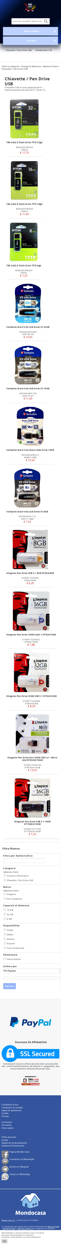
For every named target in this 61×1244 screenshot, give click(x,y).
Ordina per (10, 966)
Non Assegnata (14, 898)
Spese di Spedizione (11, 1110)
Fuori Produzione (15, 948)
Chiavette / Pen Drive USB (18, 50)
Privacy (5, 1116)
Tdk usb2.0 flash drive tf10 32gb (24, 142)
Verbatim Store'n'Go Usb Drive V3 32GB (28, 327)
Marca (7, 886)
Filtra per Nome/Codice (18, 855)
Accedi (5, 1140)
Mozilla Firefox (53, 1226)
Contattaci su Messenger (21, 1159)
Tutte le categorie (10, 66)
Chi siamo (6, 1125)
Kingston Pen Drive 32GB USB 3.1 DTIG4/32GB (31, 696)
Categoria (9, 868)
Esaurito (11, 943)
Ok (4, 1241)
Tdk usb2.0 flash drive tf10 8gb (23, 265)
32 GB (10, 914)
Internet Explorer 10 (25, 1228)
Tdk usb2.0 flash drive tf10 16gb (24, 204)
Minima (10, 939)
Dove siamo (7, 1128)
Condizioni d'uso (10, 1104)
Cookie (5, 1113)
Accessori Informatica (18, 875)
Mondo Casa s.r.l (8, 1220)
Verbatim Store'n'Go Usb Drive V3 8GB (27, 511)
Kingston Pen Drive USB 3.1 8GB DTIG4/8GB (30, 573)
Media (10, 934)
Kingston (11, 894)
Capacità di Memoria (16, 905)
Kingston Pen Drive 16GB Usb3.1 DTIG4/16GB (31, 634)
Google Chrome (9, 1228)
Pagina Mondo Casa (19, 1152)
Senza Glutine (14, 959)
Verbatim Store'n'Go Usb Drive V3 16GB (28, 388)
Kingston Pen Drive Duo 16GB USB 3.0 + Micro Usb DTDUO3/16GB (32, 759)
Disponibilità (11, 925)
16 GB (10, 909)
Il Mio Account (9, 1137)
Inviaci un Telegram (19, 1167)
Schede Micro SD (43, 50)
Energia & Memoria (31, 66)
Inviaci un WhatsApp (19, 1174)
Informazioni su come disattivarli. (26, 1237)
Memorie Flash (50, 66)
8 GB (9, 918)
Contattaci (7, 1122)
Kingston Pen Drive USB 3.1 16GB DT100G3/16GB (32, 823)
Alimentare (10, 954)
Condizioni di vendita (12, 1107)
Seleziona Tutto (11, 872)
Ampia (10, 930)
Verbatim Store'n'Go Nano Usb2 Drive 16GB (30, 450)
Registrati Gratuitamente (14, 1142)
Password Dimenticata (13, 1145)
